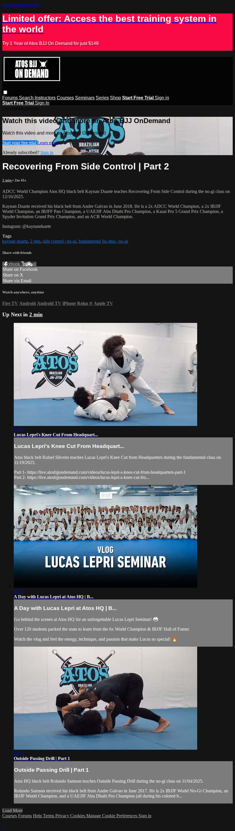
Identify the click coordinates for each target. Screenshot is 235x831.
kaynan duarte (15, 241)
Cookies (78, 815)
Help (38, 815)
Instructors (45, 97)
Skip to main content (21, 4)
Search (27, 97)
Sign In (42, 102)
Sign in (162, 97)
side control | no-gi (59, 241)
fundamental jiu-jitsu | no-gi (103, 241)
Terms (49, 815)
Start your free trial (19, 142)
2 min (7, 180)
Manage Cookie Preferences (112, 815)
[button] (5, 92)
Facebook (11, 263)
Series (102, 97)
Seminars (85, 97)
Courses (65, 97)
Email (31, 263)
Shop (115, 97)
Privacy (62, 815)
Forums (10, 97)
